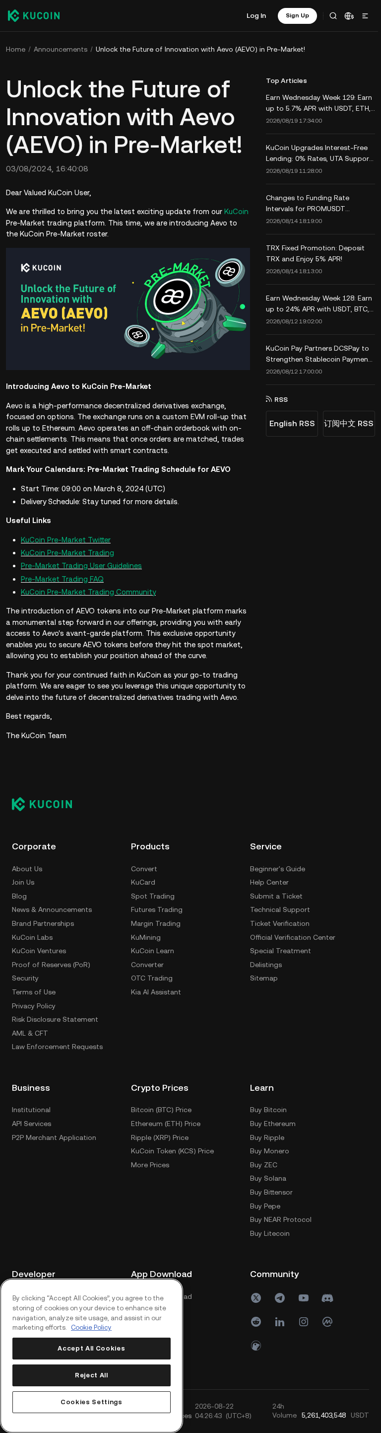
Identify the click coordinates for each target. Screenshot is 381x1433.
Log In (256, 15)
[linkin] (280, 1322)
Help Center (269, 882)
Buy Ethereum (273, 1124)
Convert (144, 869)
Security (25, 978)
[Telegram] (280, 1298)
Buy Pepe (265, 1206)
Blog (19, 896)
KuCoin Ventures (39, 951)
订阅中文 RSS (349, 423)
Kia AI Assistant (156, 992)
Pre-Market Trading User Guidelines (81, 565)
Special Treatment (280, 951)
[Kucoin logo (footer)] (47, 804)
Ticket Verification (280, 923)
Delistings (266, 965)
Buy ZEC (263, 1165)
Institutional (31, 1110)
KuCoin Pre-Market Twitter (66, 539)
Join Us (23, 882)
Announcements (60, 49)
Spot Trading (153, 896)
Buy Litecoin (270, 1233)
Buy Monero (269, 1151)
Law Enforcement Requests (57, 1047)
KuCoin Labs (32, 937)
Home (15, 49)
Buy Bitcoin (268, 1110)
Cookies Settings (92, 1402)
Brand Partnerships (43, 923)
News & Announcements (52, 909)
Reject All (91, 1375)
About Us (27, 869)
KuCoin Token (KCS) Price (172, 1151)
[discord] (327, 1298)
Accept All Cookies (91, 1348)
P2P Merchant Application (54, 1137)
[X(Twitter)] (256, 1298)
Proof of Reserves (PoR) (51, 965)
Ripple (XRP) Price (160, 1137)
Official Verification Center (292, 937)
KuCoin (236, 211)
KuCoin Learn (152, 951)
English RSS (292, 423)
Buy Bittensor (271, 1192)
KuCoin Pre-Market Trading (67, 552)
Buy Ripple (267, 1137)
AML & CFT (30, 1033)
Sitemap (264, 978)
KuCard (143, 882)
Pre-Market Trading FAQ (62, 579)
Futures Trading (157, 909)
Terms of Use (34, 992)
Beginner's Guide (277, 869)
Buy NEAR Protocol (281, 1219)
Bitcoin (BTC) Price (161, 1110)
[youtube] (304, 1298)
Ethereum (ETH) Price (165, 1124)
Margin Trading (156, 923)
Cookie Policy (91, 1327)
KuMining (146, 937)
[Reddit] (256, 1322)
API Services (31, 1124)
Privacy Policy (34, 1006)
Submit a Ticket (276, 896)
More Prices (150, 1165)
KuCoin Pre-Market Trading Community (88, 592)
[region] (91, 1356)
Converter (147, 965)
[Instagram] (304, 1322)
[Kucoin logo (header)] (34, 15)
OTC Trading (152, 978)
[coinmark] (327, 1322)
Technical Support (280, 909)
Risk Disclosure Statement (55, 1019)
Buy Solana (268, 1178)
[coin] (256, 1346)
